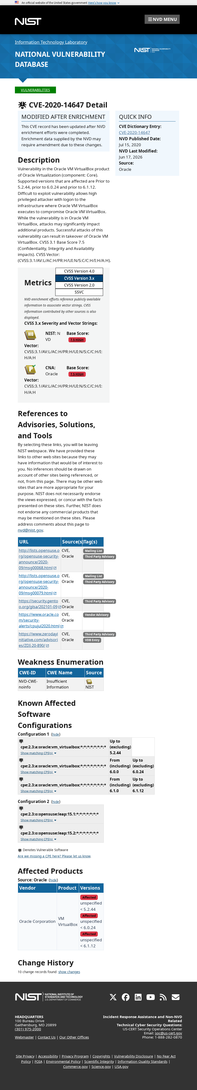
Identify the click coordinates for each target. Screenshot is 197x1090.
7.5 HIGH (77, 340)
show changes (69, 972)
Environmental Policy (63, 1061)
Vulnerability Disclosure (133, 1056)
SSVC (79, 292)
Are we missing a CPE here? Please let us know (54, 856)
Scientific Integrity (99, 1061)
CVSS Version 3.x (79, 278)
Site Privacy (25, 1056)
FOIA (38, 1061)
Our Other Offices (74, 1037)
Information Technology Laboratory (51, 42)
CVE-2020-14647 (134, 132)
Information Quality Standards (142, 1061)
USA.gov (121, 1066)
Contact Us (46, 1037)
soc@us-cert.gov (168, 1033)
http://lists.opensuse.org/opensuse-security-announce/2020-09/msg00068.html (39, 559)
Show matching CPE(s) (37, 753)
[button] (162, 19)
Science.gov (101, 1066)
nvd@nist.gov (30, 530)
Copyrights (101, 1056)
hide (55, 734)
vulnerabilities (35, 90)
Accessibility (48, 1056)
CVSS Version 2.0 (79, 285)
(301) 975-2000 (28, 1028)
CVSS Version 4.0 (79, 271)
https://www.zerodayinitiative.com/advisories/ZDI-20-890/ (38, 639)
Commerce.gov (75, 1066)
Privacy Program (75, 1056)
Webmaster (24, 1037)
